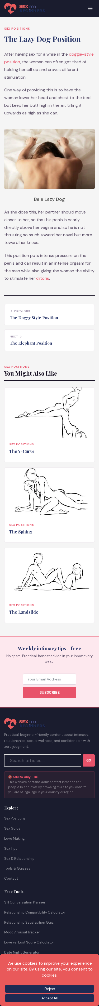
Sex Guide (12, 828)
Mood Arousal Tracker (22, 932)
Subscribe (50, 692)
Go (88, 760)
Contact (11, 878)
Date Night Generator (22, 952)
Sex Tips (10, 848)
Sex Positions (17, 28)
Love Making (14, 838)
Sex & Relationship (19, 858)
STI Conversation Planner (24, 902)
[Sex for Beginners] (24, 8)
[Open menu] (90, 8)
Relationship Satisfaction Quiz (29, 922)
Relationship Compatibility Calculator (34, 912)
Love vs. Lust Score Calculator (29, 942)
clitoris (42, 278)
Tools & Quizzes (17, 868)
